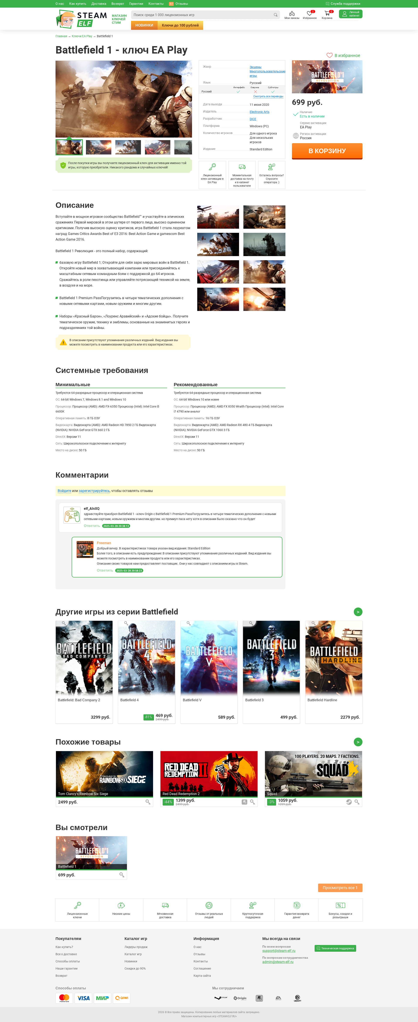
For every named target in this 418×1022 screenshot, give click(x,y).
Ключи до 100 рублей (180, 25)
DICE (253, 119)
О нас (197, 947)
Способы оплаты (68, 961)
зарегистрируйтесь (94, 491)
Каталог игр (133, 954)
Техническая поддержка (337, 948)
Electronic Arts (259, 112)
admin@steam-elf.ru (277, 962)
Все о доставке (66, 954)
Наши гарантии (67, 968)
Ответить (92, 525)
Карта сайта (202, 975)
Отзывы (199, 954)
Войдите (64, 491)
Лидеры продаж (136, 947)
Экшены (255, 67)
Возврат (61, 975)
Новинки (144, 25)
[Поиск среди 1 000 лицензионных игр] (275, 14)
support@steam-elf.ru (278, 951)
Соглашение (202, 968)
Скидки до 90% (135, 968)
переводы (268, 96)
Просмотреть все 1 (340, 887)
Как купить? (64, 947)
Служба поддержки (345, 4)
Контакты (201, 961)
